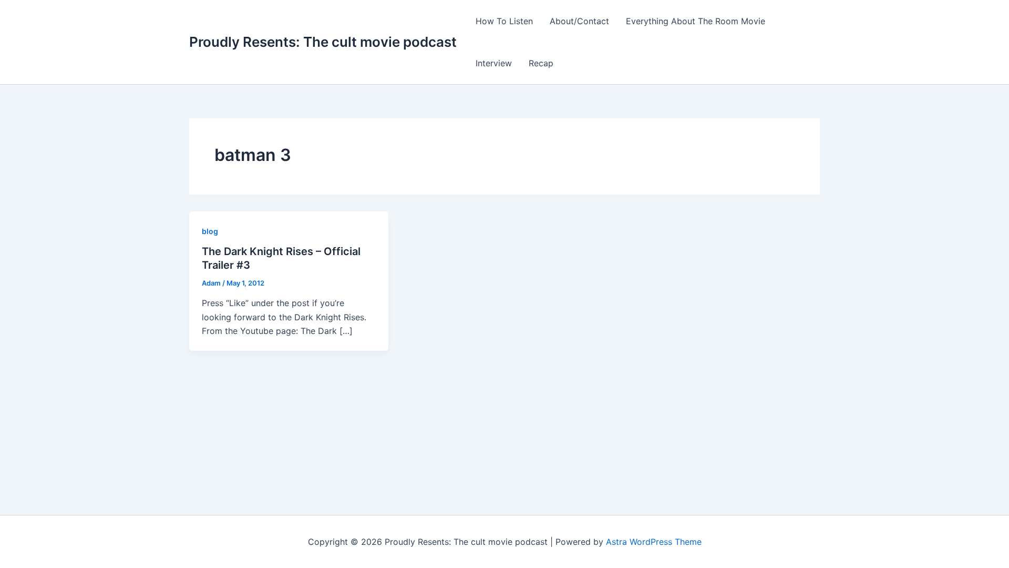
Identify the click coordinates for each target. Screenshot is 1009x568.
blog (210, 231)
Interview (494, 63)
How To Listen (504, 21)
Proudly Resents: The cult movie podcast (323, 42)
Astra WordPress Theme (654, 541)
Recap (541, 63)
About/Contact (579, 21)
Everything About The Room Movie (695, 21)
